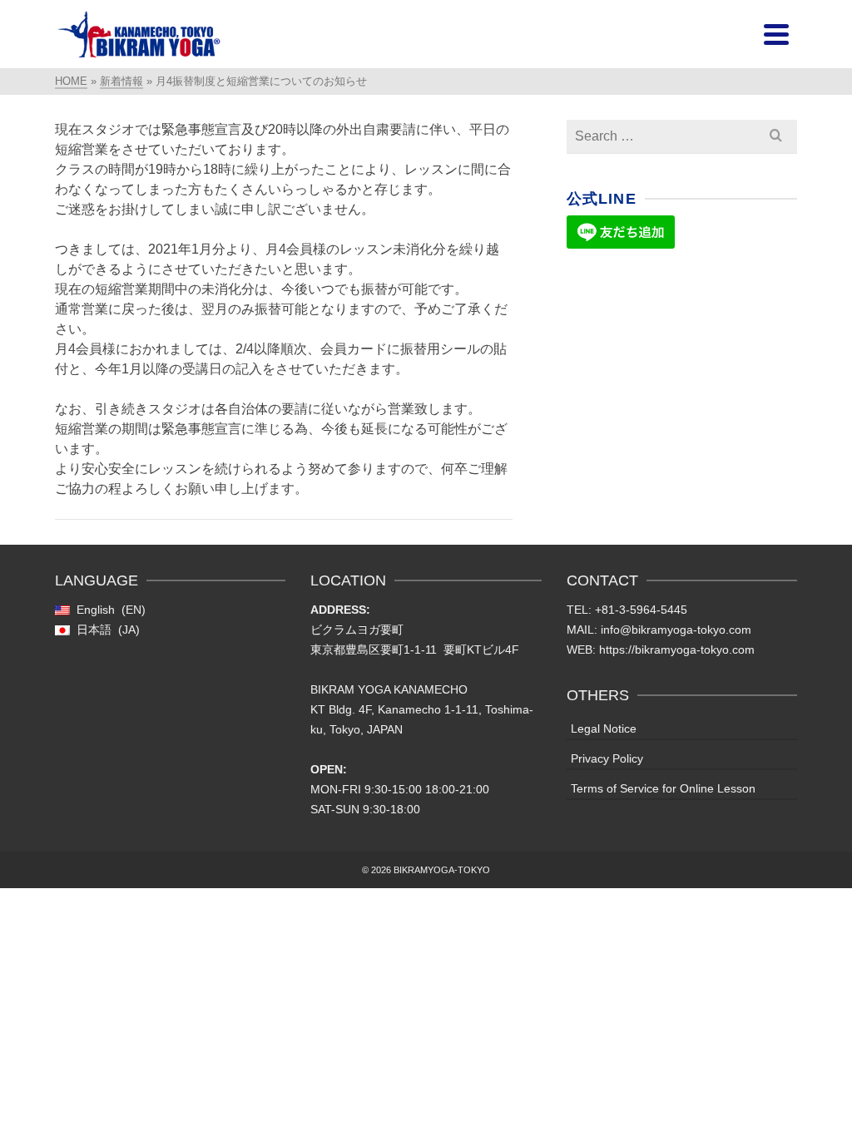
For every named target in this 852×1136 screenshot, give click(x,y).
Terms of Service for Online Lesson (663, 788)
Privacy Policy (607, 758)
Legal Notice (604, 728)
